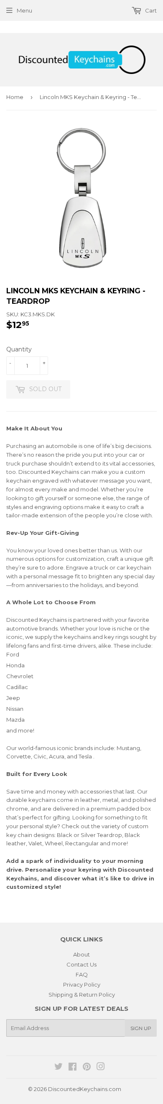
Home (14, 97)
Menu (24, 10)
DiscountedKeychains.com (84, 1089)
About (81, 954)
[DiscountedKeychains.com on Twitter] (58, 1067)
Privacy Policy (81, 984)
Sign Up (140, 1028)
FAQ (82, 974)
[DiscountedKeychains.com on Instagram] (101, 1067)
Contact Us (81, 964)
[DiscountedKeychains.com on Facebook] (72, 1067)
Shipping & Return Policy (81, 994)
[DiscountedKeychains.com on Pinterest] (86, 1067)
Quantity (19, 349)
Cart (150, 10)
